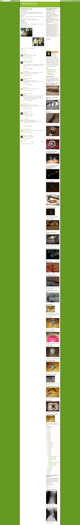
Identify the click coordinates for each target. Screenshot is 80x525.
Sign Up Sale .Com (50, 74)
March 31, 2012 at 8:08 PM (28, 68)
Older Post (42, 141)
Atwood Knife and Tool (51, 69)
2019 (48, 431)
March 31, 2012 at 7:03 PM (28, 58)
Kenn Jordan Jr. (27, 78)
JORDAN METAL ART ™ (29, 3)
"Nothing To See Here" (52, 458)
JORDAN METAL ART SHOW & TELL (52, 11)
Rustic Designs (50, 73)
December (50, 442)
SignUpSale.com (51, 22)
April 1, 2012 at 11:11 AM (27, 84)
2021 (48, 428)
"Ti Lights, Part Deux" (52, 459)
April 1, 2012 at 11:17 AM (27, 90)
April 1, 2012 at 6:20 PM (27, 126)
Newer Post (23, 141)
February (50, 467)
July (49, 449)
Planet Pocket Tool (50, 72)
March (49, 455)
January (49, 469)
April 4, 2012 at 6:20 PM (27, 138)
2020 (48, 429)
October (49, 445)
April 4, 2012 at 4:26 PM (27, 132)
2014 (48, 438)
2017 (48, 434)
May (49, 452)
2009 (48, 473)
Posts (48, 485)
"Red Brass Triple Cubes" (26, 9)
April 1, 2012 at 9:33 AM (27, 75)
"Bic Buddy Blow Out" (52, 463)
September (50, 446)
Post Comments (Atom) (29, 143)
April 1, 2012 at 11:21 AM (27, 100)
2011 (48, 470)
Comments (49, 487)
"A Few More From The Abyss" (53, 462)
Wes (25, 71)
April (49, 453)
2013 (48, 439)
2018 (48, 432)
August (49, 448)
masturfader (26, 129)
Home (32, 141)
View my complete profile (50, 66)
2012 (48, 441)
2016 (48, 435)
